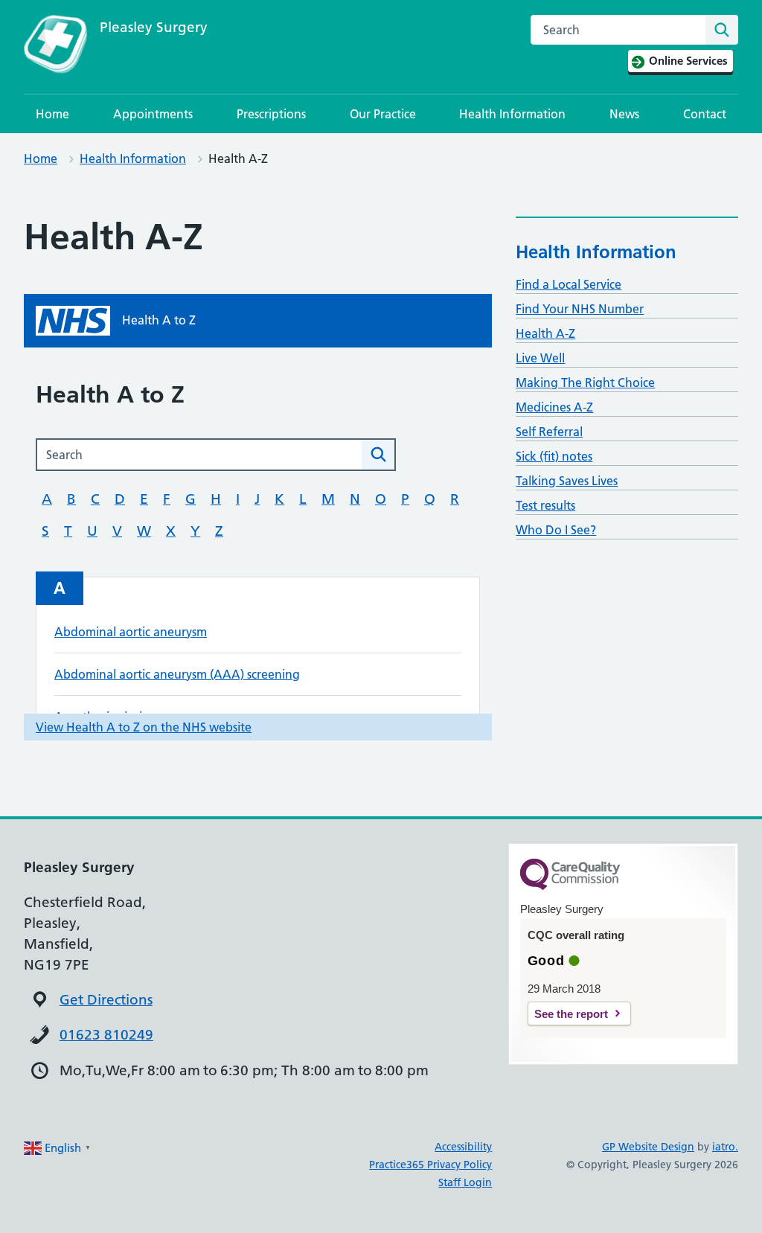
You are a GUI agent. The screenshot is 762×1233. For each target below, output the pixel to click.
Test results (545, 505)
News (624, 113)
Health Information (512, 113)
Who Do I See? (556, 529)
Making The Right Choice (585, 382)
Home (52, 113)
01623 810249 (106, 1034)
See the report (571, 1014)
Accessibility (463, 1146)
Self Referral (549, 431)
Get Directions (106, 999)
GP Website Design (648, 1146)
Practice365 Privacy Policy (430, 1164)
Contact (704, 113)
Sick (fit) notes (554, 456)
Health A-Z (545, 333)
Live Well (540, 357)
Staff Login (465, 1182)
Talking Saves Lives (567, 480)
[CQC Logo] (570, 886)
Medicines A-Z (554, 407)
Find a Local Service (568, 284)
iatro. (725, 1146)
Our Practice (383, 113)
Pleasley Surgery (154, 27)
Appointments (153, 113)
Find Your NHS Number (580, 308)
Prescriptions (271, 113)
